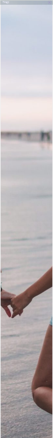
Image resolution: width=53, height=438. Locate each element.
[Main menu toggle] (49, 2)
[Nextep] (6, 2)
